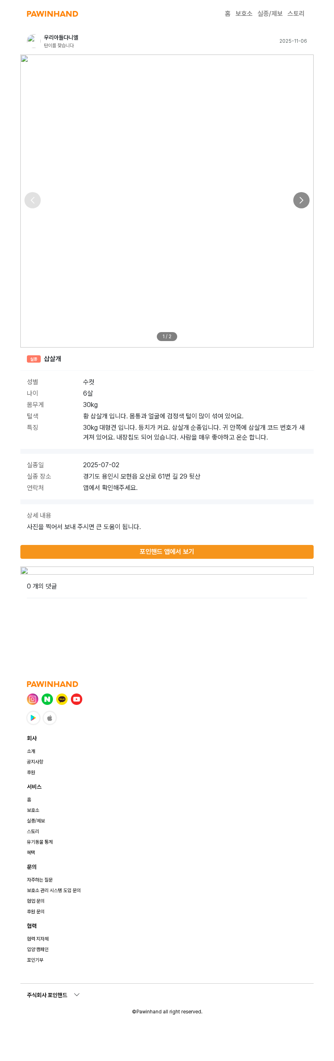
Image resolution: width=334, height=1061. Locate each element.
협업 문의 (35, 901)
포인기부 (35, 960)
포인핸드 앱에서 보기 (167, 552)
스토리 (296, 14)
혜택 (31, 852)
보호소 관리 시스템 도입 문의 (54, 890)
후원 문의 (35, 911)
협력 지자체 (37, 939)
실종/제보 (270, 14)
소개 (31, 751)
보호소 (244, 14)
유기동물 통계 (40, 842)
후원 (31, 772)
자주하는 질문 (40, 880)
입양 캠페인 (37, 949)
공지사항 (35, 762)
